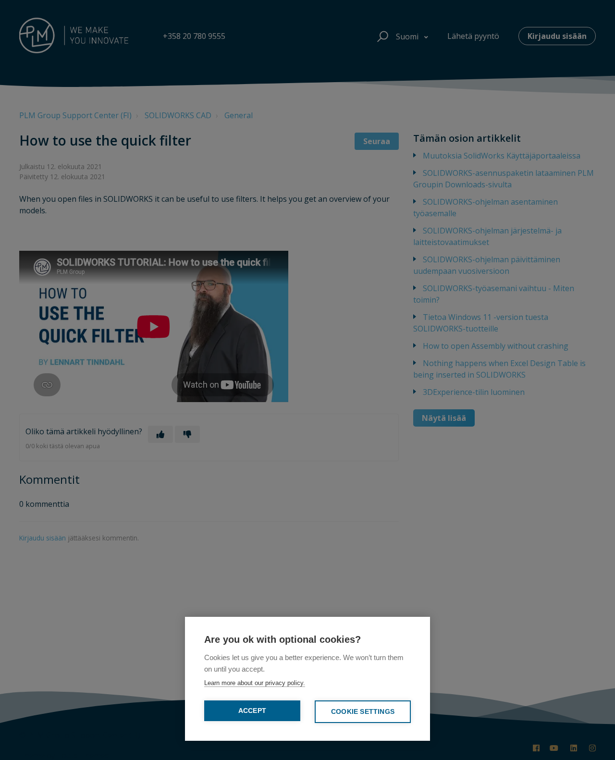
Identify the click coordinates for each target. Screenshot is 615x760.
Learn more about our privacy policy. (254, 682)
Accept (252, 710)
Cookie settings (362, 711)
